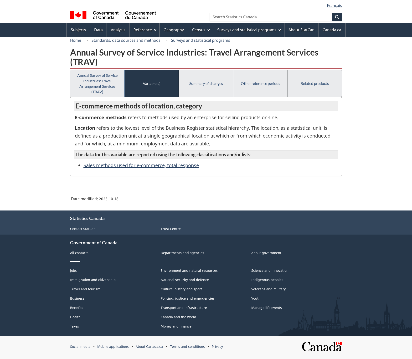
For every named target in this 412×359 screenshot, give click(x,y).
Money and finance (176, 326)
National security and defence (185, 279)
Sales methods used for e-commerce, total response (141, 165)
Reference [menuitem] (143, 29)
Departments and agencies (182, 253)
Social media (80, 346)
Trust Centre (171, 228)
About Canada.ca (149, 346)
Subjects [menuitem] (78, 29)
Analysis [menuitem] (118, 29)
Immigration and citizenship (93, 279)
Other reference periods (260, 83)
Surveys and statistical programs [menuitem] (246, 29)
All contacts (79, 253)
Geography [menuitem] (174, 29)
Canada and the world (178, 317)
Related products (315, 83)
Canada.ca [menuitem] (332, 29)
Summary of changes (206, 83)
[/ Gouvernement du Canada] (113, 16)
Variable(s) (151, 83)
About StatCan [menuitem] (301, 29)
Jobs (73, 270)
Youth (256, 298)
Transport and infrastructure (184, 307)
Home (75, 40)
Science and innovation (269, 270)
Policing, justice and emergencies (188, 298)
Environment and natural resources (189, 270)
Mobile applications (113, 346)
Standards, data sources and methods (126, 40)
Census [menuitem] (198, 29)
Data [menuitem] (98, 29)
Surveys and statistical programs (200, 40)
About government (266, 253)
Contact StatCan (83, 228)
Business (77, 298)
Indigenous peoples (267, 279)
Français (334, 5)
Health (75, 317)
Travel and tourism (85, 289)
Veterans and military (268, 289)
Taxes (74, 326)
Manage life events (266, 307)
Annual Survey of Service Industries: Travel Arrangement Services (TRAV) (97, 83)
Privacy (217, 346)
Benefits (76, 307)
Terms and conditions (187, 346)
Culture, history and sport (181, 289)
